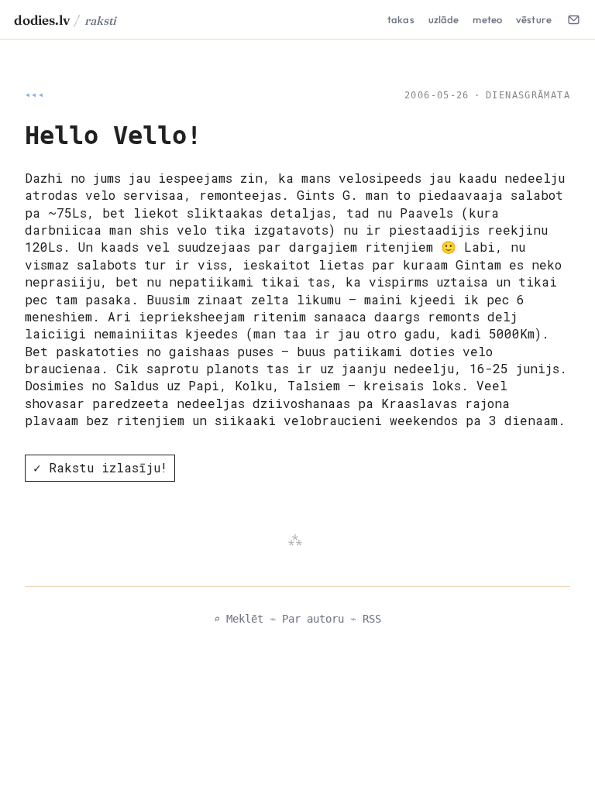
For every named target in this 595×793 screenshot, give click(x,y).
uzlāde (443, 19)
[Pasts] (573, 19)
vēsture (534, 19)
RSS (372, 619)
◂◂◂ (34, 95)
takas (400, 19)
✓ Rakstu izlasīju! (100, 467)
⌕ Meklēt (238, 619)
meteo (487, 19)
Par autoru (313, 619)
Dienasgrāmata (528, 95)
